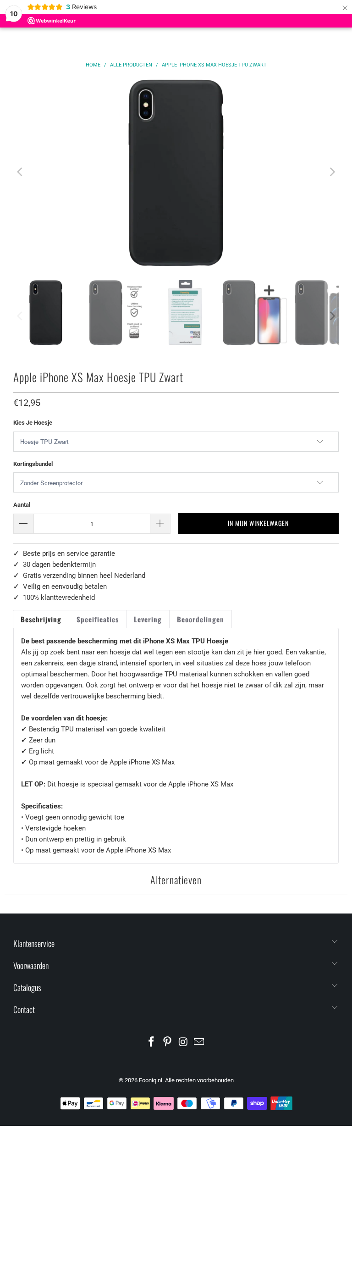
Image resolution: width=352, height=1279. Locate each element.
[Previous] (20, 172)
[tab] (41, 619)
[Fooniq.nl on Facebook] (152, 1042)
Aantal (21, 504)
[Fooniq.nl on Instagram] (184, 1042)
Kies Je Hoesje (32, 422)
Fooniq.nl (150, 1080)
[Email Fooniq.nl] (199, 1042)
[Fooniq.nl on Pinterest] (168, 1042)
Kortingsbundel (33, 463)
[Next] (331, 172)
